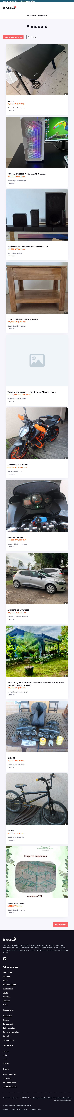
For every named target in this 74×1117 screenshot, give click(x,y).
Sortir (5, 1059)
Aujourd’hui (7, 1016)
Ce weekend (8, 1024)
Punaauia (11, 110)
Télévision (20, 253)
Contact (6, 1109)
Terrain (18, 399)
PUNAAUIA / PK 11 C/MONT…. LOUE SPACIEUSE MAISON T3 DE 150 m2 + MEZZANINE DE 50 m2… (36, 684)
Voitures (18, 617)
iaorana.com (27, 1105)
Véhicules (16, 471)
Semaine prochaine (11, 1032)
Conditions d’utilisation (19, 1109)
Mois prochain (8, 1040)
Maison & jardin (9, 985)
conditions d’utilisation (63, 1098)
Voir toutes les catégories (36, 15)
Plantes (22, 910)
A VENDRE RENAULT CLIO (18, 610)
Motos (10, 471)
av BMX (11, 831)
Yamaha (24, 544)
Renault (25, 617)
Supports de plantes (16, 903)
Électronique (12, 181)
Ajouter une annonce (13, 37)
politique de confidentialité (41, 1098)
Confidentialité (36, 1109)
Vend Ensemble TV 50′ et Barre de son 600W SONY (28, 247)
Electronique (8, 989)
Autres (5, 1005)
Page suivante (60, 924)
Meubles (23, 108)
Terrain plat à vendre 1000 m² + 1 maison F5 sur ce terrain (32, 392)
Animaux (6, 997)
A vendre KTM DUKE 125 (18, 465)
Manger (6, 1051)
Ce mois (6, 1036)
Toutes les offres (9, 1074)
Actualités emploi (10, 1086)
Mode (5, 980)
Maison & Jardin (13, 108)
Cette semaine (9, 1028)
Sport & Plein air (18, 765)
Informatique (21, 181)
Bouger (6, 1063)
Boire (5, 1055)
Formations (7, 1078)
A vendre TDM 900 (15, 537)
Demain (6, 1020)
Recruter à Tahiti (9, 1082)
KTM (22, 471)
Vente (24, 399)
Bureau (11, 101)
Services (6, 1001)
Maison (25, 692)
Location (19, 692)
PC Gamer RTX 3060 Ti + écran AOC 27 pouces (27, 174)
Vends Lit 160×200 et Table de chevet (23, 319)
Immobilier (11, 399)
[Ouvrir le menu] (69, 7)
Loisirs (10, 765)
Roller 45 (11, 758)
